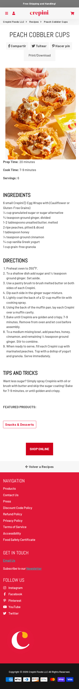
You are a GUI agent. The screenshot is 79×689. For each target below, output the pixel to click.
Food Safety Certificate (19, 539)
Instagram (15, 588)
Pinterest (14, 600)
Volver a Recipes (41, 466)
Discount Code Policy (17, 508)
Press (7, 501)
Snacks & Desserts (19, 424)
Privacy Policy (12, 520)
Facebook (15, 594)
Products (9, 488)
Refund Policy (12, 514)
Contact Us (10, 495)
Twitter (13, 613)
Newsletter (34, 568)
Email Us (9, 560)
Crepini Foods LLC (13, 21)
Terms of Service (14, 527)
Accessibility (12, 533)
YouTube (14, 607)
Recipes (34, 21)
